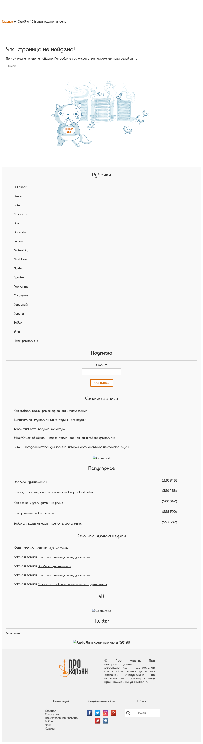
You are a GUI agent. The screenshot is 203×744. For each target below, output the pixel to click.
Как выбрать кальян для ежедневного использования (50, 410)
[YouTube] (98, 718)
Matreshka (21, 250)
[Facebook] (90, 710)
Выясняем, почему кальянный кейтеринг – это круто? (50, 419)
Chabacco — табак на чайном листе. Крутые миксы (72, 584)
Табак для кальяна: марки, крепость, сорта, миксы (48, 523)
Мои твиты (13, 633)
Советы (19, 313)
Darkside (20, 232)
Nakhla (18, 268)
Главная (7, 21)
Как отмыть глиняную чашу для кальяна (64, 557)
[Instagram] (105, 710)
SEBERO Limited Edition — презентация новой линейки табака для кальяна (64, 437)
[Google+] (113, 710)
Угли (17, 331)
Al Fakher (20, 187)
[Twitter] (98, 710)
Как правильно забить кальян (34, 513)
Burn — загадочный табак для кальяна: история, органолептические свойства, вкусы (71, 447)
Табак (18, 322)
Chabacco (20, 214)
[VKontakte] (105, 718)
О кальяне (21, 295)
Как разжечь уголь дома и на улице (38, 502)
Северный (21, 304)
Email (101, 365)
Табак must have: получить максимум (39, 429)
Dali (16, 223)
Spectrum (20, 277)
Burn (17, 205)
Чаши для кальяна (26, 340)
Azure (18, 196)
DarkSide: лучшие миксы (30, 482)
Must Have (21, 259)
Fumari (18, 241)
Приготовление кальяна (61, 717)
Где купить (21, 286)
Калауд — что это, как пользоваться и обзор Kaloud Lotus (53, 492)
